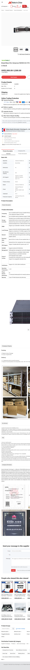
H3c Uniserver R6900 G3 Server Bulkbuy (11, 656)
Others (2, 636)
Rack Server (26, 10)
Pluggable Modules (5, 634)
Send (13, 570)
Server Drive (12, 653)
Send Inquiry (14, 77)
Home (2, 10)
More (2, 659)
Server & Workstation (18, 10)
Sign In (3, 144)
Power (28, 634)
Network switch (4, 631)
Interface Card (17, 634)
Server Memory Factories (21, 650)
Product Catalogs (21, 628)
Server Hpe (5, 653)
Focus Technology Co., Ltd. (18, 664)
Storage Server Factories (8, 650)
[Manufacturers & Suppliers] (15, 2)
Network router (17, 631)
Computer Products (9, 10)
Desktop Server (21, 653)
